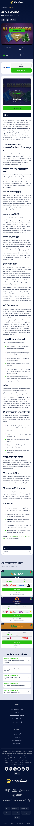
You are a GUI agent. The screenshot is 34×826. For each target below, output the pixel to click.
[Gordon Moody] (16, 811)
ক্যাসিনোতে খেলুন (17, 30)
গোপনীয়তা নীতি (16, 754)
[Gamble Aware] (14, 816)
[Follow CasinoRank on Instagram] (10, 785)
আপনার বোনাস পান (21, 70)
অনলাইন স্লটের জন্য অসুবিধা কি (16, 732)
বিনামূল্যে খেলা (17, 36)
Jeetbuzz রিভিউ (17, 645)
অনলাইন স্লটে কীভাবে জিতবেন (17, 735)
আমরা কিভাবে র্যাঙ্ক (16, 760)
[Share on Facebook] (7, 20)
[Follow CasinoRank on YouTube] (18, 785)
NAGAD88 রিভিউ (17, 619)
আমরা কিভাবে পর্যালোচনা (16, 757)
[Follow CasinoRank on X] (14, 785)
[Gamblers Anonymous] (14, 806)
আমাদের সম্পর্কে (16, 750)
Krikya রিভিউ (17, 592)
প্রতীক (16, 729)
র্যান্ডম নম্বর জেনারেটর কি (16, 738)
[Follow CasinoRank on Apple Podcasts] (27, 785)
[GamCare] (23, 806)
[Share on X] (3, 20)
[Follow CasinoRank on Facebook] (6, 785)
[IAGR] (7, 806)
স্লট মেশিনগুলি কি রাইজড (16, 726)
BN (16, 790)
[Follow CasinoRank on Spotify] (23, 785)
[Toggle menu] (2, 2)
